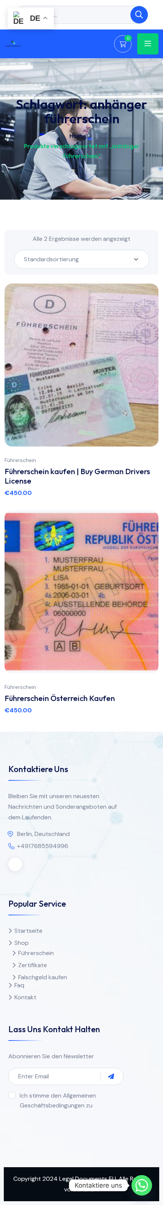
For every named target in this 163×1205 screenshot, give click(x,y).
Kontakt (25, 997)
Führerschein (20, 460)
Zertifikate (32, 965)
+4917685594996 (42, 846)
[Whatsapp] (142, 1185)
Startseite (28, 931)
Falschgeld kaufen (42, 977)
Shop (21, 943)
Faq (19, 985)
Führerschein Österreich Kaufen (60, 698)
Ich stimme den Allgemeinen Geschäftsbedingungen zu (58, 1100)
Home (77, 136)
